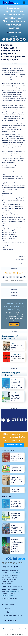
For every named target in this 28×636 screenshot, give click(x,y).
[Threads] (16, 563)
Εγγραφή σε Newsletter (10, 612)
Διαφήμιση (7, 608)
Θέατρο (13, 343)
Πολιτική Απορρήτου (10, 620)
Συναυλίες (18, 354)
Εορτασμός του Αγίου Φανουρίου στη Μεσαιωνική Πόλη (16, 479)
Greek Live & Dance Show (15, 490)
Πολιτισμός (13, 379)
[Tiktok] (14, 563)
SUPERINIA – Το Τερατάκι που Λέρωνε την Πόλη (16, 468)
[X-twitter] (8, 563)
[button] (24, 2)
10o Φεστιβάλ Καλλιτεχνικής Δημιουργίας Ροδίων (15, 397)
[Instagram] (6, 563)
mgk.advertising (16, 572)
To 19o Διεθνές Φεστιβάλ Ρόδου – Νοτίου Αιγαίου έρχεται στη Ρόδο (17, 384)
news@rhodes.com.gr (13, 591)
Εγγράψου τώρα (14, 324)
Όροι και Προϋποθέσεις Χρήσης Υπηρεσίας (13, 616)
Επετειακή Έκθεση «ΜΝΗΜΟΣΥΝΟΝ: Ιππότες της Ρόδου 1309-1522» (17, 457)
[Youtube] (11, 563)
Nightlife (13, 354)
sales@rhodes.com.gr (7, 595)
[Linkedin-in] (19, 563)
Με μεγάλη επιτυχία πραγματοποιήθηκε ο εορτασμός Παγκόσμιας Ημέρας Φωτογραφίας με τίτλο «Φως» (17, 545)
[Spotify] (22, 563)
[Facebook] (3, 563)
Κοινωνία (11, 32)
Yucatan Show (16, 356)
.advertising (22, 628)
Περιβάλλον (18, 32)
